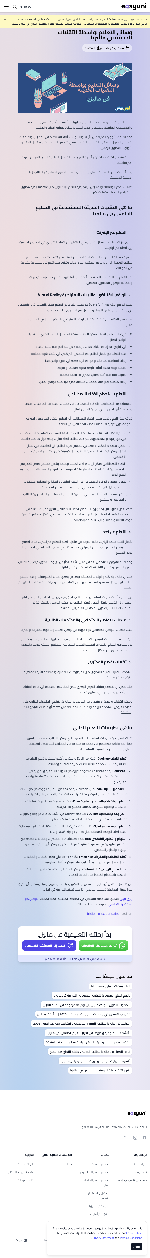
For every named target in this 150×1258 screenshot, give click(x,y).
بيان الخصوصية (26, 1164)
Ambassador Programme (132, 1180)
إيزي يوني (126, 899)
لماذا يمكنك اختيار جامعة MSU (110, 986)
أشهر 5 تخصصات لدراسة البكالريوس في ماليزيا (100, 1070)
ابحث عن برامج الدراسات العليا (96, 1183)
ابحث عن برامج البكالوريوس (94, 1172)
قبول (136, 1246)
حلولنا (69, 1164)
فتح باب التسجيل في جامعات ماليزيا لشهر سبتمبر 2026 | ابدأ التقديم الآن (83, 1014)
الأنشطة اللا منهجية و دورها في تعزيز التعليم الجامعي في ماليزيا (88, 1033)
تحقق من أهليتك (99, 1214)
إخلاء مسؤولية (26, 1180)
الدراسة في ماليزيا (99, 1206)
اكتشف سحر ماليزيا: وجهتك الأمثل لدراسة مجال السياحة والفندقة (88, 1042)
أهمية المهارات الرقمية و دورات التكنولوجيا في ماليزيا (95, 1061)
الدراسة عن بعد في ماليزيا (103, 913)
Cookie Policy (134, 1233)
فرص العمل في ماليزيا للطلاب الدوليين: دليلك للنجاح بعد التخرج (90, 1051)
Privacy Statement (104, 1237)
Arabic (19, 1240)
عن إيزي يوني (139, 1164)
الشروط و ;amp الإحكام (21, 1172)
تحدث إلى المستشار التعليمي (45, 945)
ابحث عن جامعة (100, 1164)
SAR (26, 7)
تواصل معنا (140, 1172)
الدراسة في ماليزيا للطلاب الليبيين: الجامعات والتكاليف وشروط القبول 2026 (81, 1023)
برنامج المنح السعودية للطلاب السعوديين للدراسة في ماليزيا (92, 995)
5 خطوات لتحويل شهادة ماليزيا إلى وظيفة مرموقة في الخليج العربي (86, 1005)
